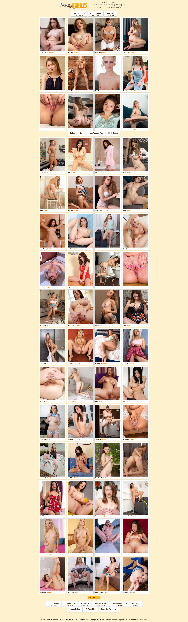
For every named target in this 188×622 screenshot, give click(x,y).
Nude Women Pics (96, 134)
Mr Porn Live (91, 610)
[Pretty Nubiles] (73, 6)
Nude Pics (110, 14)
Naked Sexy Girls (76, 134)
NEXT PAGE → (94, 597)
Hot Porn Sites (79, 14)
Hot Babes (136, 604)
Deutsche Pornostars (109, 610)
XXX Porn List (95, 14)
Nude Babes (113, 134)
